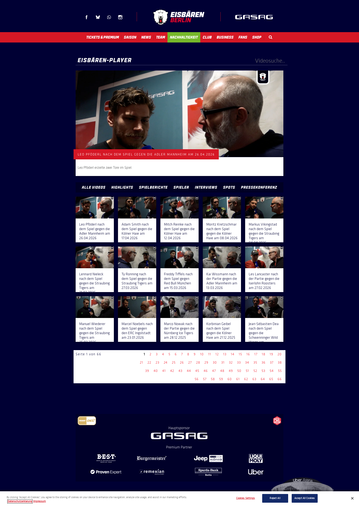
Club (207, 37)
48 (222, 371)
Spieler (181, 187)
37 (271, 362)
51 (247, 371)
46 (206, 371)
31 (223, 362)
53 (263, 371)
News (146, 37)
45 (197, 371)
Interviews (206, 187)
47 (214, 371)
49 (231, 371)
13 (224, 354)
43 (180, 371)
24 (165, 362)
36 (264, 362)
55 (280, 371)
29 (206, 362)
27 (190, 362)
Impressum (39, 501)
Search (270, 37)
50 (239, 371)
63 (254, 379)
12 (217, 354)
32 (231, 362)
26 (182, 362)
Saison (130, 37)
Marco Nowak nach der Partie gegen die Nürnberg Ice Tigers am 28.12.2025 (179, 331)
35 (255, 362)
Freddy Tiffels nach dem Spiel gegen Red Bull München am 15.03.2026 (178, 281)
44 (189, 371)
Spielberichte (153, 187)
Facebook (87, 17)
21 (141, 362)
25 (174, 362)
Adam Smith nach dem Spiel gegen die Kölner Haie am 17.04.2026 (137, 231)
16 (248, 354)
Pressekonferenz (259, 187)
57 (205, 379)
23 (157, 362)
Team (160, 37)
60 (229, 379)
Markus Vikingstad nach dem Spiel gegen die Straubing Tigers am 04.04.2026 (264, 233)
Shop (256, 37)
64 (263, 379)
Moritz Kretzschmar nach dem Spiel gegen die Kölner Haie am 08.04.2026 (221, 231)
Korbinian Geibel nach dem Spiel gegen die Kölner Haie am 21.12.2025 (220, 331)
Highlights (122, 187)
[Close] (352, 498)
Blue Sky (98, 17)
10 (202, 354)
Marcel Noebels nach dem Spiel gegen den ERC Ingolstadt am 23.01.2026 (137, 331)
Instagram (120, 17)
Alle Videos (94, 187)
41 (164, 371)
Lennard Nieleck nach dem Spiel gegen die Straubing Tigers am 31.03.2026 (94, 283)
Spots (229, 187)
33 (239, 362)
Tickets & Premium (102, 37)
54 (272, 371)
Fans (243, 37)
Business (225, 37)
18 (263, 354)
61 (238, 379)
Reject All (275, 498)
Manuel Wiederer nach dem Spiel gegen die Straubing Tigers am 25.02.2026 (94, 333)
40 (156, 371)
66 (280, 379)
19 (271, 354)
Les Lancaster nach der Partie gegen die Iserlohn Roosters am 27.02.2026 (264, 281)
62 (246, 379)
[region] (179, 498)
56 (197, 379)
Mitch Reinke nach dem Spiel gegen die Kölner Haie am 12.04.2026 (179, 231)
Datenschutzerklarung (20, 501)
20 (280, 354)
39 (147, 371)
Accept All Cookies (304, 498)
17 (255, 354)
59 (221, 379)
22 (149, 362)
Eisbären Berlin (178, 17)
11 (209, 354)
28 (198, 362)
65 (271, 379)
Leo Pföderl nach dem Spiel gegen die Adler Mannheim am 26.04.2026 (94, 231)
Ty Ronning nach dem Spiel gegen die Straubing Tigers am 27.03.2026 (137, 281)
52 (255, 371)
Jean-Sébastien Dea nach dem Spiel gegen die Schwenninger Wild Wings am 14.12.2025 (264, 335)
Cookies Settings (245, 498)
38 (280, 362)
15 (240, 354)
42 (172, 371)
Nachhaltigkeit (184, 37)
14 (232, 354)
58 (213, 379)
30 (215, 362)
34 (247, 362)
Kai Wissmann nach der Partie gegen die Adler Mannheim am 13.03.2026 (221, 281)
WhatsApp (109, 17)
